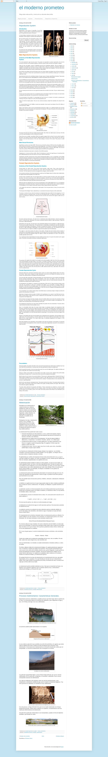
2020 (71, 53)
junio (73, 71)
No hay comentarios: (41, 394)
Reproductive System (27, 26)
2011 (71, 97)
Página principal (22, 18)
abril (73, 75)
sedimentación (39, 732)
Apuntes (30, 18)
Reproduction (33, 396)
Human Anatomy (27, 396)
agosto (73, 69)
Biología (72, 104)
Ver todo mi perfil (72, 124)
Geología (34, 589)
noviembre (74, 64)
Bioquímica (72, 109)
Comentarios (85, 105)
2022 (71, 49)
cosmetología (73, 115)
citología (72, 113)
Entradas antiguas (60, 736)
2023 (71, 47)
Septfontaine (52, 704)
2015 (71, 90)
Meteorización (24, 403)
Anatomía (72, 103)
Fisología (72, 110)
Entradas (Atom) (28, 738)
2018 (71, 57)
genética (72, 117)
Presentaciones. (39, 18)
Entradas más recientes (25, 736)
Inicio (43, 736)
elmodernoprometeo (75, 122)
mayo (73, 73)
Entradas (84, 103)
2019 (71, 55)
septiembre (74, 67)
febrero (73, 85)
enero (73, 87)
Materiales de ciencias (75, 25)
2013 (71, 93)
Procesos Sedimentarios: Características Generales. (39, 596)
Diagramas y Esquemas (51, 18)
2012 (71, 95)
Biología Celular (73, 106)
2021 (71, 51)
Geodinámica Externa (28, 589)
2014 (71, 91)
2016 (71, 60)
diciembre (74, 62)
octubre (73, 66)
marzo (73, 84)
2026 (71, 46)
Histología (72, 112)
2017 (71, 59)
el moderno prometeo (41, 7)
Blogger (61, 746)
